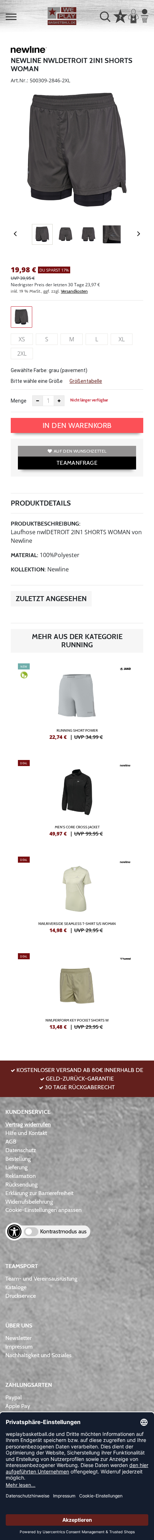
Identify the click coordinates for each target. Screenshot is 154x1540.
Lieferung (16, 1167)
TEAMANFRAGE (77, 462)
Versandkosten (74, 291)
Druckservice (20, 1295)
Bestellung (18, 1158)
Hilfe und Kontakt (26, 1133)
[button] (11, 17)
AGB (10, 1141)
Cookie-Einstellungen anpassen (43, 1210)
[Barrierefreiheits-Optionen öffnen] (14, 1232)
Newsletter (18, 1338)
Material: (24, 555)
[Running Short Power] (77, 704)
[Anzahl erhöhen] (59, 400)
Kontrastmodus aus (63, 1231)
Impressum (19, 1346)
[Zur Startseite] (62, 16)
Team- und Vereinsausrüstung (41, 1278)
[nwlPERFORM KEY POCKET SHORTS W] (77, 994)
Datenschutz (20, 1150)
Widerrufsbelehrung (29, 1201)
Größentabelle (85, 381)
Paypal (13, 1397)
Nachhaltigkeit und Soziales (38, 1355)
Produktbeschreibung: (46, 523)
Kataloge (16, 1287)
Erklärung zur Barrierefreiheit (39, 1193)
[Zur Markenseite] (29, 51)
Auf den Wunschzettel (80, 451)
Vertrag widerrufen (28, 1124)
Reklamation (20, 1176)
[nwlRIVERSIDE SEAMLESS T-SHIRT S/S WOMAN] (77, 897)
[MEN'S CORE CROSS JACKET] (77, 801)
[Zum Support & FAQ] (120, 15)
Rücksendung (21, 1184)
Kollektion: (28, 569)
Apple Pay (17, 1406)
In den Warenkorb (77, 425)
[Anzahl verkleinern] (37, 400)
